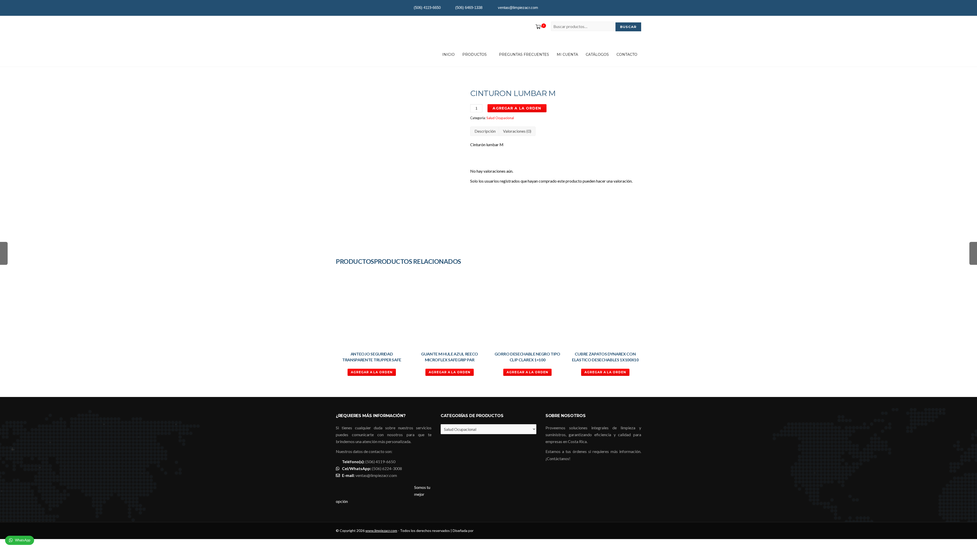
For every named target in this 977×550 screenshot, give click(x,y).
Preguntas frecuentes (524, 54)
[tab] (485, 131)
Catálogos (597, 54)
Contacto (626, 54)
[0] (537, 27)
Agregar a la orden (517, 108)
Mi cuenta (567, 54)
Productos (474, 54)
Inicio (448, 54)
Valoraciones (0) (517, 131)
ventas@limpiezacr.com (376, 475)
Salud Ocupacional (500, 118)
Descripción (485, 131)
